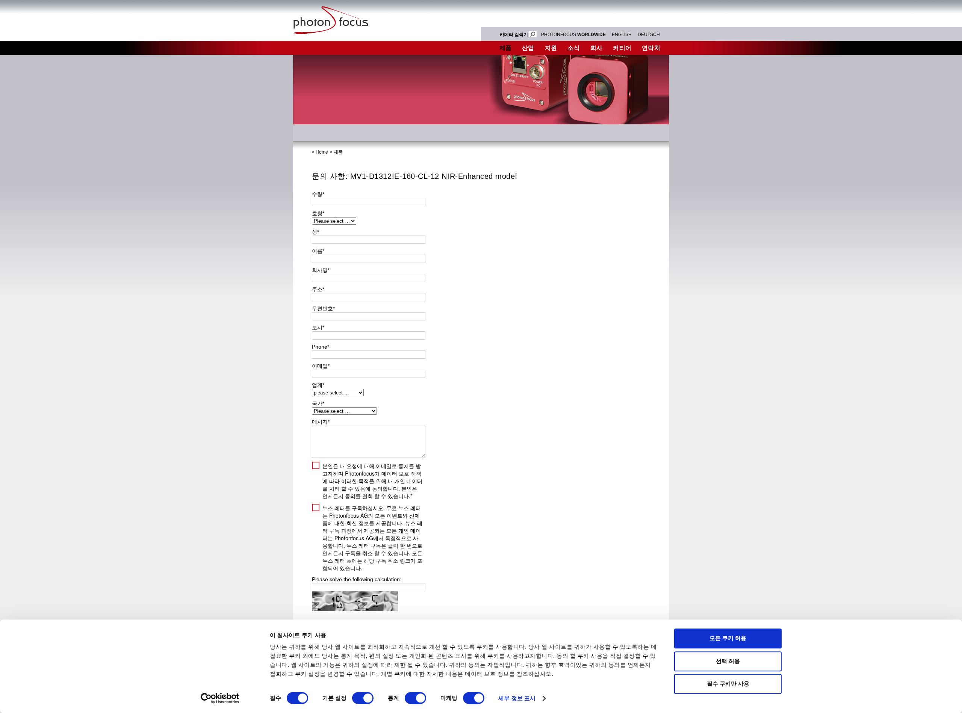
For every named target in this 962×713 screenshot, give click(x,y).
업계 (318, 385)
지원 (551, 48)
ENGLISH (622, 34)
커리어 (622, 48)
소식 (573, 48)
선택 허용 (728, 661)
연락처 (651, 48)
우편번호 (323, 308)
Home (322, 152)
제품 (505, 48)
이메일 (321, 366)
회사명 (321, 270)
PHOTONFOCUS (573, 34)
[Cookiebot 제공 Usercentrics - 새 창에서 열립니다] (220, 698)
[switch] (363, 698)
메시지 (321, 422)
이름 (318, 251)
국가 (318, 403)
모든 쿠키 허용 (727, 638)
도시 (318, 328)
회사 (596, 48)
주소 (318, 289)
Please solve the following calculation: (356, 579)
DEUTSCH (649, 34)
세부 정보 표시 (516, 698)
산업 (528, 48)
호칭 (318, 213)
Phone (320, 347)
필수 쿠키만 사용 (728, 683)
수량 (318, 194)
